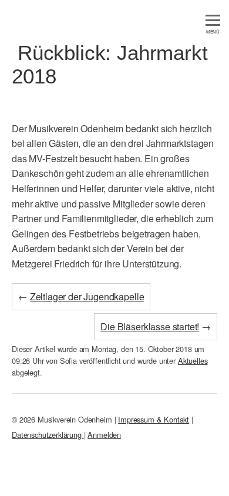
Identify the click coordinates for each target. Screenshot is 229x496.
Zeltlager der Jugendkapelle (87, 296)
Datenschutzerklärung (48, 434)
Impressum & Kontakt (153, 419)
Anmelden (104, 434)
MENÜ (213, 31)
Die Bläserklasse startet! (149, 326)
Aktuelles (193, 360)
